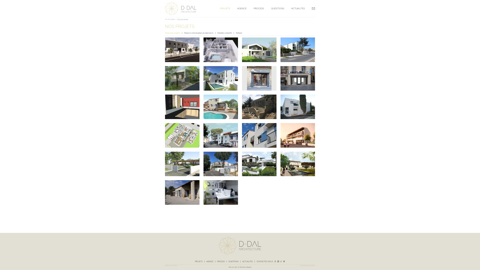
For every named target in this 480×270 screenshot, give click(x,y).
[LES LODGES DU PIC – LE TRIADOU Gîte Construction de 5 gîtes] (182, 192)
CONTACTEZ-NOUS (265, 262)
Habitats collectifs (224, 33)
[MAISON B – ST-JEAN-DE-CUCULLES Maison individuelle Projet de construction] (182, 135)
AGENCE (242, 8)
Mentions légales (246, 267)
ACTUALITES (298, 8)
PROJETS (225, 8)
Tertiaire (239, 33)
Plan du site (233, 267)
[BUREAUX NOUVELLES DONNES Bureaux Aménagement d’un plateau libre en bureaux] (221, 192)
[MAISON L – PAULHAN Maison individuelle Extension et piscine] (297, 164)
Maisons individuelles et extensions (198, 33)
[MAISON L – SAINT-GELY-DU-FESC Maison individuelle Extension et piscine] (259, 164)
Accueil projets (170, 19)
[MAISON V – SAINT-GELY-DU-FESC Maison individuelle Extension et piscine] (182, 78)
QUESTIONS (277, 8)
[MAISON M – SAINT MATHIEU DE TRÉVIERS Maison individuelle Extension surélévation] (182, 107)
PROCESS (259, 8)
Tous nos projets (172, 33)
